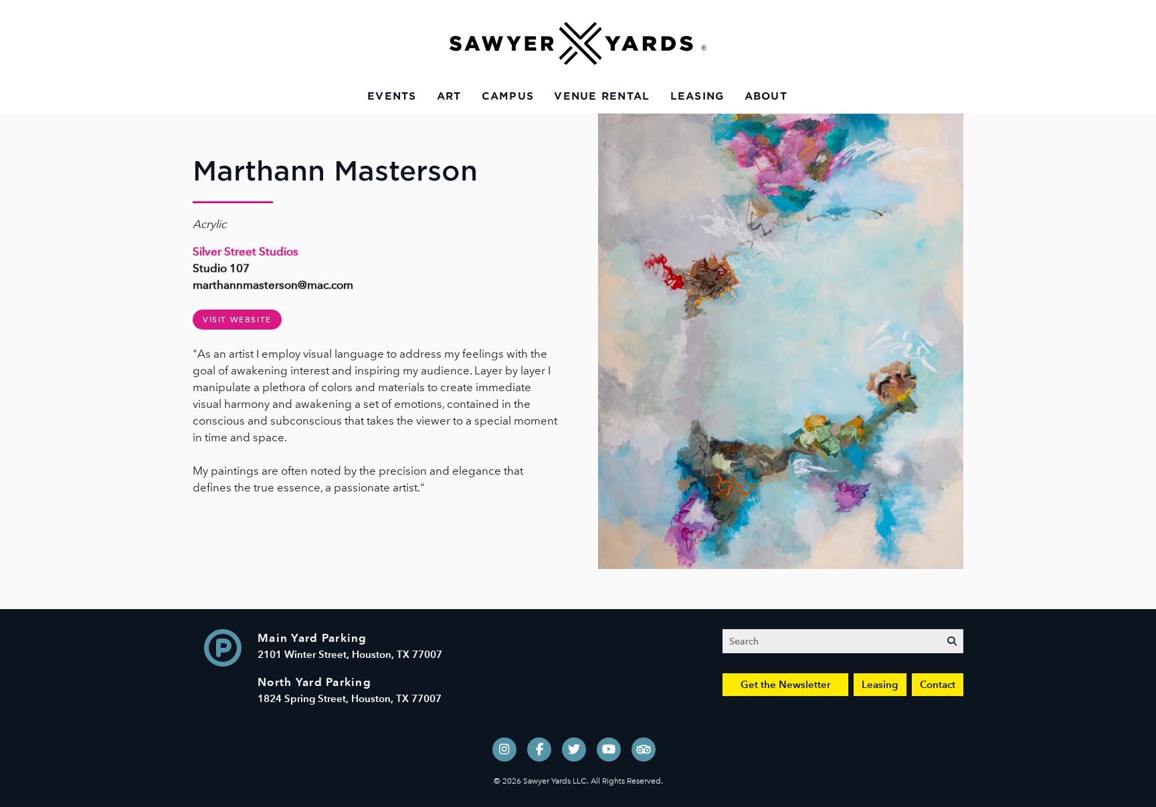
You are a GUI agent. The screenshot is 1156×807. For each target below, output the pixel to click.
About (766, 96)
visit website (237, 319)
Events (392, 96)
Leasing (697, 96)
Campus (508, 96)
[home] (578, 43)
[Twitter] (574, 749)
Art (449, 96)
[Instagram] (504, 749)
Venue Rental (602, 96)
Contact (937, 684)
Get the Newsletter (785, 684)
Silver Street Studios (245, 251)
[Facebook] (539, 749)
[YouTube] (609, 749)
